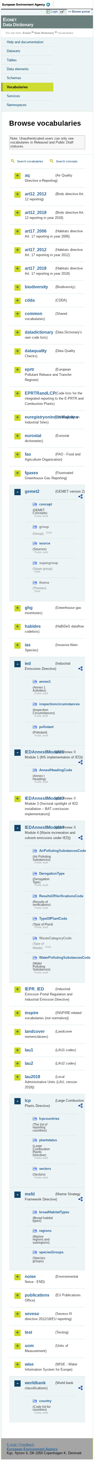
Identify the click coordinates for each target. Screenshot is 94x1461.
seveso (32, 1313)
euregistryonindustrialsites (39, 417)
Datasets (13, 51)
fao (28, 454)
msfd (30, 1194)
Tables (12, 60)
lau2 (29, 1063)
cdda (30, 300)
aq (27, 175)
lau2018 (32, 1076)
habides (33, 626)
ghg (29, 607)
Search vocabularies (30, 161)
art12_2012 (35, 194)
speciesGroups (47, 1252)
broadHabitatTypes (47, 1212)
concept (45, 504)
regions (45, 1231)
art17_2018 (35, 268)
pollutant (46, 727)
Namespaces (17, 105)
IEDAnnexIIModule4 (39, 827)
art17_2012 (35, 249)
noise (30, 1276)
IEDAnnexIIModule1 (39, 752)
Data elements (18, 69)
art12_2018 (35, 212)
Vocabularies (17, 87)
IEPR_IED (34, 989)
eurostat (33, 435)
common (33, 313)
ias (28, 645)
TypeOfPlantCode (47, 918)
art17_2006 (35, 231)
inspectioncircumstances (47, 704)
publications (37, 1295)
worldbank (35, 1383)
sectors (45, 1169)
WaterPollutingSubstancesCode (47, 958)
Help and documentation (25, 42)
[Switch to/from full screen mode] (63, 11)
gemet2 (32, 491)
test (28, 1332)
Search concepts (67, 161)
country (45, 1401)
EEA (27, 4)
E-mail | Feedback (20, 1445)
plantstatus (47, 1140)
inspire (31, 1013)
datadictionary (39, 332)
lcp (28, 1100)
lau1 (29, 1050)
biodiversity (36, 287)
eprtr (29, 369)
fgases (31, 473)
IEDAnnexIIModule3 (39, 798)
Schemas (14, 78)
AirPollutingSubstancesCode (47, 851)
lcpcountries (47, 1119)
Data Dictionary (44, 32)
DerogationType (47, 873)
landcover (35, 1031)
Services (13, 96)
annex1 (45, 681)
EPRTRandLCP (39, 393)
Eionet (27, 32)
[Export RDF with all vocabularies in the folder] (80, 497)
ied (28, 663)
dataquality (36, 351)
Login (54, 11)
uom (29, 1345)
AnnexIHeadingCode (47, 770)
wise (29, 1364)
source (44, 543)
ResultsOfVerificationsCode (47, 896)
